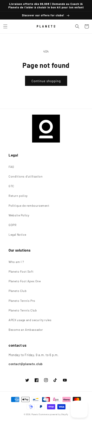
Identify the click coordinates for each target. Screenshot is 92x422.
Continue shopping (46, 81)
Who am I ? (16, 262)
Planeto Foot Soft (21, 271)
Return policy (18, 195)
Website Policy (19, 215)
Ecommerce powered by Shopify (53, 414)
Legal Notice (17, 234)
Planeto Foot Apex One (25, 281)
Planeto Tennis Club (23, 310)
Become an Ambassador (26, 329)
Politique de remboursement (29, 205)
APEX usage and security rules (30, 320)
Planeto (34, 414)
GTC (11, 186)
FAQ (11, 166)
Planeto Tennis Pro (22, 300)
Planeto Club (18, 291)
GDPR (12, 225)
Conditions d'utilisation (26, 176)
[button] (5, 26)
